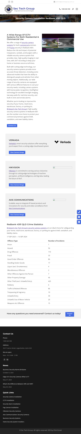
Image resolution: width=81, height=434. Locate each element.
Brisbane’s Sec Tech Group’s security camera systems (27, 228)
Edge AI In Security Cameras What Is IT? (16, 377)
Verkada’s (12, 143)
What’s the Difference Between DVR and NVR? (18, 384)
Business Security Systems (11, 418)
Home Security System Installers (13, 422)
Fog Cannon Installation (11, 407)
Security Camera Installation (12, 397)
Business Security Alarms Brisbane (14, 370)
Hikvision (12, 171)
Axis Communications (17, 208)
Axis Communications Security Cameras (16, 415)
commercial (24, 45)
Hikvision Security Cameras (12, 411)
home (12, 48)
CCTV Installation (8, 400)
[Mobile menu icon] (77, 9)
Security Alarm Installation (11, 404)
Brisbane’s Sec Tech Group (17, 109)
